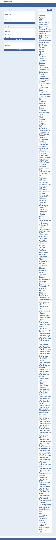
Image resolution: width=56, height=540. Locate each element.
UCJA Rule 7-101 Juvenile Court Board (44, 485)
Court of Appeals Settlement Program (44, 82)
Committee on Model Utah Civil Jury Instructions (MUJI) (43, 68)
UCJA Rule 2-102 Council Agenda (43, 322)
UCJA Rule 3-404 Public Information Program (45, 384)
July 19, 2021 (7, 29)
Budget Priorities (41, 51)
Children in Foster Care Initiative (43, 57)
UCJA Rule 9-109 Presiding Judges (43, 498)
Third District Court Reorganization (43, 288)
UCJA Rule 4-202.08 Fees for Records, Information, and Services (44, 414)
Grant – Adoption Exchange (42, 124)
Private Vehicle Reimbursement (43, 241)
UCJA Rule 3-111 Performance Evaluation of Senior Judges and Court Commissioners (45, 350)
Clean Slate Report (7, 34)
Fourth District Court (42, 122)
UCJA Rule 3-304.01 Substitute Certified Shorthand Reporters (44, 376)
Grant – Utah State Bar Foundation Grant (44, 134)
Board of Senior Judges (42, 47)
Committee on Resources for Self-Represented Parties (43, 72)
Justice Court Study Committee (43, 190)
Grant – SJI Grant (41, 133)
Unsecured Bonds (41, 503)
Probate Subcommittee (42, 245)
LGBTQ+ (40, 208)
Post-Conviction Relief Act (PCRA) (43, 235)
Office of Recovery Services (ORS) (43, 225)
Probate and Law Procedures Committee (44, 244)
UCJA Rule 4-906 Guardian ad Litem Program (45, 468)
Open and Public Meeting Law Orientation (44, 229)
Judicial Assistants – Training (43, 156)
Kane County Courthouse (42, 201)
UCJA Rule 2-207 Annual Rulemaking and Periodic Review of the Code (44, 336)
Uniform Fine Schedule (42, 502)
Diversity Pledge (41, 93)
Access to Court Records (42, 17)
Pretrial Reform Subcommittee (43, 238)
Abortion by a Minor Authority (43, 16)
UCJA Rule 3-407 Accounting (43, 386)
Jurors (40, 175)
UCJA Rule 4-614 (41, 456)
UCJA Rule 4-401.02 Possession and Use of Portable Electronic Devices (44, 427)
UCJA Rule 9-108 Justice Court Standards (44, 497)
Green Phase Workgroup (42, 137)
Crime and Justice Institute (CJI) (43, 87)
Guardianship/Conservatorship (43, 138)
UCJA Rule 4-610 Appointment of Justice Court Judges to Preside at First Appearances (45, 455)
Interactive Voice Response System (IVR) (44, 151)
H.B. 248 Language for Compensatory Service (45, 140)
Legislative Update (41, 207)
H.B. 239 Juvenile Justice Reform (43, 139)
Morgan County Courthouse (43, 215)
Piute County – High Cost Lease (43, 234)
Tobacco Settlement (42, 290)
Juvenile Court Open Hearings (43, 196)
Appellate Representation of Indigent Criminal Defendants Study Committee (45, 31)
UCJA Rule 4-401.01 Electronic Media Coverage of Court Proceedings (44, 426)
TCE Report (40, 283)
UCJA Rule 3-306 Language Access (43, 377)
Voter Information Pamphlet (42, 524)
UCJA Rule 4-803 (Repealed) (43, 462)
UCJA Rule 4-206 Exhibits (42, 419)
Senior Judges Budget (42, 269)
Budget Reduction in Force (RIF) (43, 52)
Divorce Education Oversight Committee (44, 94)
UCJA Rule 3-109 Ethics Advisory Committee (45, 349)
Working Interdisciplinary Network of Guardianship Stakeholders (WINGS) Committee (44, 531)
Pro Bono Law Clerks (42, 242)
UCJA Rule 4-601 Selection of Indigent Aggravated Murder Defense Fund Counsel (44, 448)
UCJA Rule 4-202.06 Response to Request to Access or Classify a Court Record (45, 412)
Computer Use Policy (42, 73)
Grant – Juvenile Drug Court (42, 129)
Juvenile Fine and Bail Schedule (43, 198)
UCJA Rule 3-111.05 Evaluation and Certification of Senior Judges (43, 358)
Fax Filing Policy (41, 116)
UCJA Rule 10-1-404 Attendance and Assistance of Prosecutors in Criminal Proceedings (44, 316)
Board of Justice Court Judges (43, 45)
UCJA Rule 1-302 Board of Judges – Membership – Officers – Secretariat (44, 306)
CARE (40, 53)
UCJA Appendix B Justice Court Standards (44, 297)
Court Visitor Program (42, 84)
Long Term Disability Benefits (43, 211)
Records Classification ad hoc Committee (44, 253)
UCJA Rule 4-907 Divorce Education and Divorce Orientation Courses (44, 469)
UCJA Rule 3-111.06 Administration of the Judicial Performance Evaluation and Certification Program (44, 360)
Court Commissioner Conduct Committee (44, 79)
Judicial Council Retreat (42, 163)
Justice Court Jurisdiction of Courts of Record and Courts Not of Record (45, 185)
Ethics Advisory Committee (42, 110)
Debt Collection (41, 90)
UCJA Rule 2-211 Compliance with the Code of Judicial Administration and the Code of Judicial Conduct (45, 339)
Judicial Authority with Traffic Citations (44, 159)
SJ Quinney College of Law (42, 274)
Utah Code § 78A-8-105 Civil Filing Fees (44, 515)
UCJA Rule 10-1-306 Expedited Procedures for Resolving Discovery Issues (44, 314)
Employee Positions (41, 106)
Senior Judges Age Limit (42, 268)
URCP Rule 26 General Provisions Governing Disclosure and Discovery (45, 505)
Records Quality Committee (42, 254)
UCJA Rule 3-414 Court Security (43, 392)
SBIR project (41, 264)
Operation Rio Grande (42, 230)
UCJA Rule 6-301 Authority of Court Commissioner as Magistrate (44, 477)
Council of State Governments (43, 77)
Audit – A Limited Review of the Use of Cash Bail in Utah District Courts (45, 34)
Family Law (40, 115)
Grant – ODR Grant (41, 131)
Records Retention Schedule (43, 255)
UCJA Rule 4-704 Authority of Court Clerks (44, 459)
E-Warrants (40, 100)
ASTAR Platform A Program (42, 33)
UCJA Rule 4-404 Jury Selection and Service (44, 431)
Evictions (40, 111)
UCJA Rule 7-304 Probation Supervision (44, 488)
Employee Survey (41, 109)
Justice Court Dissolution (42, 179)
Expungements (41, 114)
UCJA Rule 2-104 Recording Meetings (44, 323)
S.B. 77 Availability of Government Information (45, 262)
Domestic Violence (41, 97)
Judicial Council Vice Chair (42, 165)
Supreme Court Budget (42, 282)
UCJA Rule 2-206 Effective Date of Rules (44, 335)
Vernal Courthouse (41, 520)
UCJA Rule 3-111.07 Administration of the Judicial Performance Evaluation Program (44, 361)
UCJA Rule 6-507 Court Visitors (43, 483)
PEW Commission (41, 233)
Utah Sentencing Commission (43, 518)
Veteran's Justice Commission (43, 521)
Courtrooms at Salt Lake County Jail (43, 86)
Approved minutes (7, 37)
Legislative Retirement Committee (43, 206)
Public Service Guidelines (42, 250)
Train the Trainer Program (42, 293)
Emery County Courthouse (42, 105)
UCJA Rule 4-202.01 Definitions (43, 404)
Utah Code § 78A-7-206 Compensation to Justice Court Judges (44, 514)
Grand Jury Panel (41, 123)
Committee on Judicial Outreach (43, 67)
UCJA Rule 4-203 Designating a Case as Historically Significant (44, 417)
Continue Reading (19, 39)
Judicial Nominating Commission (43, 167)
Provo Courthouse (41, 249)
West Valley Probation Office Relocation (44, 527)
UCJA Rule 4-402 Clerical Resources (44, 429)
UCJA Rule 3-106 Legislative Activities (44, 346)
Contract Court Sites (42, 76)
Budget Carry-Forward (42, 48)
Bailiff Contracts (41, 43)
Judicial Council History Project (43, 161)
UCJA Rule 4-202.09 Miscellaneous (43, 415)
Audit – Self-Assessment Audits (43, 41)
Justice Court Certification (42, 177)
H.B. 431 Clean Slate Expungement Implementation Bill (43, 141)
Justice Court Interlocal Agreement (43, 182)
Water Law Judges (41, 525)
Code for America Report (8, 35)
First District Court (41, 121)
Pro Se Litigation (41, 243)
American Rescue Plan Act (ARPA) (43, 28)
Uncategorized (41, 501)
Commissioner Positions (42, 65)
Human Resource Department (43, 146)
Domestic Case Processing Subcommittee (44, 96)
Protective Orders (41, 248)
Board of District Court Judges (43, 44)
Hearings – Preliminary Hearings (43, 143)
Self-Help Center (41, 267)
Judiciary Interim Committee (43, 173)
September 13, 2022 (8, 14)
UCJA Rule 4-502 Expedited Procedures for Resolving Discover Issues (44, 440)
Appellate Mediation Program (43, 30)
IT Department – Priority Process (43, 152)
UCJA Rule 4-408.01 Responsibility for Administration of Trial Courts (44, 435)
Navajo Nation (41, 222)
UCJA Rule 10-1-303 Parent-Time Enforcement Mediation (43, 313)
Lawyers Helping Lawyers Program (43, 205)
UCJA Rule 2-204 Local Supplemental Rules (44, 333)
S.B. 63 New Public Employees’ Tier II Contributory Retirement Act (44, 261)
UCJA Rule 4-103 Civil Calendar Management (45, 400)
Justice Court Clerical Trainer (43, 178)
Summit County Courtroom (42, 281)
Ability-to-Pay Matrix (42, 15)
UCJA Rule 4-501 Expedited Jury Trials (44, 439)
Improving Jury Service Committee (43, 148)
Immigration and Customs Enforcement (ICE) (45, 147)
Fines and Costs (41, 120)
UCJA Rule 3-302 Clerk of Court (43, 373)
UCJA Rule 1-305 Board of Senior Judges (44, 309)
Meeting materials (7, 16)
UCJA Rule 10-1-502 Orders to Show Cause (45, 317)
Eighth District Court (42, 103)
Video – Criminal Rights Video (43, 522)
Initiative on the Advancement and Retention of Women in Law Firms (45, 150)
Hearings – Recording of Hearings (43, 144)
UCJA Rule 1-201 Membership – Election (44, 302)
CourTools (40, 85)
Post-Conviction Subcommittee (43, 236)
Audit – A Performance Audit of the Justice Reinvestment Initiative (44, 39)
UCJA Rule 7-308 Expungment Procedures (44, 490)
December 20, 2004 (7, 45)
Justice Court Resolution (42, 188)
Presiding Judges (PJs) (42, 237)
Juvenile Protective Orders (42, 200)
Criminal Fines (41, 88)
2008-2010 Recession (42, 14)
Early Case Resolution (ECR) (42, 101)
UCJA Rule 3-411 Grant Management (44, 389)
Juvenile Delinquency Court (42, 197)
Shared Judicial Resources (42, 273)
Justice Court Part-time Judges (43, 186)
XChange (40, 532)
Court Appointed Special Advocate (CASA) (44, 78)
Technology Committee (42, 284)
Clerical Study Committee (42, 60)
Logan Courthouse (41, 210)
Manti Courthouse (41, 212)
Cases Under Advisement (42, 55)
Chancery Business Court (42, 56)
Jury (39, 176)
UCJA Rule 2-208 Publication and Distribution (45, 337)
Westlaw (40, 528)
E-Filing (40, 99)
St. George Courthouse (42, 277)
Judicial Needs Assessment (42, 166)
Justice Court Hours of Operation (43, 181)
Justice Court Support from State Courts (44, 191)
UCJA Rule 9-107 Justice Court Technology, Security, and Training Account (45, 496)
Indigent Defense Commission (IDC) (44, 149)
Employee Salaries (41, 108)
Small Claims (40, 275)
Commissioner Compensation (43, 64)
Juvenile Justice (41, 199)
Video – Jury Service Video (42, 523)
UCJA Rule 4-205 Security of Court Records (44, 418)
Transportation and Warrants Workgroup (44, 294)
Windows (40, 529)
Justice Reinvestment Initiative (43, 194)
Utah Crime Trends (41, 516)
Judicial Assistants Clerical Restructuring (44, 157)
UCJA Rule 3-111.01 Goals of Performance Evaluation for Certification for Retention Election (44, 352)
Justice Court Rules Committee (43, 189)
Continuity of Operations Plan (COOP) (44, 75)
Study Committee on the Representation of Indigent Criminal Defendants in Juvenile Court (44, 280)
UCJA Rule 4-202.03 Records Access (44, 406)
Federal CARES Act (41, 117)
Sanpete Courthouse (42, 263)
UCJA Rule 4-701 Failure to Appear (43, 457)
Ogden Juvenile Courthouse (43, 226)
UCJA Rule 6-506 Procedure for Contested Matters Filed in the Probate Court (44, 482)
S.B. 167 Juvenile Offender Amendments (44, 257)
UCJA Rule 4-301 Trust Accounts (43, 422)
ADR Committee (41, 23)
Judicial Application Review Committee (44, 154)
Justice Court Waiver (42, 193)
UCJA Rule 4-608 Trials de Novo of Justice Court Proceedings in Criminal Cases (44, 451)
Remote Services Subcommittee (43, 256)
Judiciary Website (41, 174)
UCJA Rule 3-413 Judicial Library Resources (44, 391)
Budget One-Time (41, 49)
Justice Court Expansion (42, 180)
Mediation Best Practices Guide (43, 213)
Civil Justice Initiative (42, 59)
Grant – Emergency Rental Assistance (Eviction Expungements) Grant (44, 128)
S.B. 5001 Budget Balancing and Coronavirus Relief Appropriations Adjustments (45, 260)
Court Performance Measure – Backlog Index (45, 83)
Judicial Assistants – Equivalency (43, 155)
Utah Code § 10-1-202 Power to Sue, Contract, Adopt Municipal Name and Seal (44, 507)
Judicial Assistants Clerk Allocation (43, 158)
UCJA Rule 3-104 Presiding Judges (43, 344)
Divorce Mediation (41, 95)
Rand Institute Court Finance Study (43, 252)
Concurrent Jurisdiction (42, 74)
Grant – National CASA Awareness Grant (44, 130)
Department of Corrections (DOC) (43, 91)
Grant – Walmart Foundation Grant (43, 136)
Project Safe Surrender (42, 247)
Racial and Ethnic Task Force (42, 251)
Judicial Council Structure (42, 164)
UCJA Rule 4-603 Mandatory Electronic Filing (45, 449)
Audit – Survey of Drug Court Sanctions (44, 42)
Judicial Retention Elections (42, 170)
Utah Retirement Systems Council (43, 517)
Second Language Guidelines (43, 265)
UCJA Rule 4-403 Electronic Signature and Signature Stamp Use (44, 430)
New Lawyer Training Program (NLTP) (44, 223)
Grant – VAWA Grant (42, 135)
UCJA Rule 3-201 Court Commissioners (44, 368)
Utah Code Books (41, 506)
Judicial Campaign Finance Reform (43, 160)
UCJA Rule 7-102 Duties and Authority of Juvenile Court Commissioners (44, 487)
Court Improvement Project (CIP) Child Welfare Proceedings (44, 81)
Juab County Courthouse (42, 153)
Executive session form (8, 19)
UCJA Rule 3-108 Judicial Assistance (44, 348)
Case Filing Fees (41, 54)
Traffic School (41, 292)
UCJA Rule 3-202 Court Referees (43, 370)
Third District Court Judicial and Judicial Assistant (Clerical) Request (44, 286)
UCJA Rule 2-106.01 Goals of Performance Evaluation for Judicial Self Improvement (44, 324)
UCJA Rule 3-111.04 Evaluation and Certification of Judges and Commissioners (44, 356)
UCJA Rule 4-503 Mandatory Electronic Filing (45, 441)
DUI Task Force (41, 98)
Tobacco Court (41, 289)
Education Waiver (41, 102)
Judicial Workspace (41, 172)
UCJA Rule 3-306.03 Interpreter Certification (45, 381)
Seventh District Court (42, 272)
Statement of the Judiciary (42, 278)
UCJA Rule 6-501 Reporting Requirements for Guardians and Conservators (45, 481)
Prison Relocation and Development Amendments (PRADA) (43, 240)
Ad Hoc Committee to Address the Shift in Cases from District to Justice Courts (44, 22)
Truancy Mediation (41, 296)
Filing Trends (41, 118)
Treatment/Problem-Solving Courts (43, 295)
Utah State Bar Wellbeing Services (43, 519)
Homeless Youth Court (42, 145)
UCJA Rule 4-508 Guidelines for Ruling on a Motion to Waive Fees (44, 442)
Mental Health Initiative (42, 214)
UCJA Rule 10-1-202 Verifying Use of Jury (44, 311)
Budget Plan (40, 50)
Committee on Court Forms (42, 66)
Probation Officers (41, 246)
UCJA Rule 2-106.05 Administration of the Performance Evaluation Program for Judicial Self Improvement (45, 331)
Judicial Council (8, 1)
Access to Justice (41, 18)
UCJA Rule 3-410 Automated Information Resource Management (44, 388)
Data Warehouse (41, 89)
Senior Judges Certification (42, 270)
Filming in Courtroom (42, 119)
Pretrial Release (41, 239)
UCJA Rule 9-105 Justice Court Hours (44, 495)
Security (40, 266)
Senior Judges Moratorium (42, 271)
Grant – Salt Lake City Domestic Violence (44, 132)
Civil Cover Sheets (41, 58)
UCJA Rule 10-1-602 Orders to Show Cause (45, 318)
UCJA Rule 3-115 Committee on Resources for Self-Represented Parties (44, 365)
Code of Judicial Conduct (42, 61)
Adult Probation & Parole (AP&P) (43, 24)
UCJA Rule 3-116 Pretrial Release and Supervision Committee (44, 367)
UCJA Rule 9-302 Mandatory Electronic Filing (45, 500)
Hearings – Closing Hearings (42, 142)
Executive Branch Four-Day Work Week (44, 112)
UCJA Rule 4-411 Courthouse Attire (44, 438)
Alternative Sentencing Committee (43, 25)
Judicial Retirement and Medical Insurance (44, 171)
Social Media (40, 276)
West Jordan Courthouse (42, 526)
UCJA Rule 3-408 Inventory (42, 387)
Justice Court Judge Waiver (42, 183)
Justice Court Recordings (42, 187)
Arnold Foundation (41, 32)
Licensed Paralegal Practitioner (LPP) (44, 209)
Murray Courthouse (41, 216)
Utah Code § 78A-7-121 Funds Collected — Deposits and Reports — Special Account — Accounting (44, 513)
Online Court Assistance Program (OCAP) (44, 228)
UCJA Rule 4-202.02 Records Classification (44, 405)
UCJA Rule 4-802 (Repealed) (43, 461)
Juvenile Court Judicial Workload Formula (44, 195)
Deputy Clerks (41, 92)
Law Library (40, 204)
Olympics (40, 227)
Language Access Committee (43, 202)
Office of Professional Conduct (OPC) (44, 224)
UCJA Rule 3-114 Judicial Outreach (43, 364)
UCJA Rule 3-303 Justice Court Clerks (44, 374)
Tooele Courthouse (41, 291)
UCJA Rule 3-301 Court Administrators (44, 371)
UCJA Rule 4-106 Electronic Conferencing (44, 401)
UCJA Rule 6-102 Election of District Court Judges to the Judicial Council (44, 475)
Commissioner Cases (42, 63)
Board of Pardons (41, 46)
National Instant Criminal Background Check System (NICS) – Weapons (45, 221)
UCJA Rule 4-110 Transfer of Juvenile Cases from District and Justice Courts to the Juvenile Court (45, 403)
